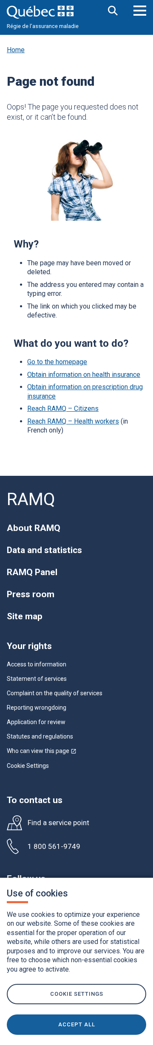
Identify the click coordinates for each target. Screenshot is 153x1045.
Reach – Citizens (63, 409)
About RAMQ (33, 528)
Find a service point (58, 822)
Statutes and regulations (40, 736)
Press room (30, 594)
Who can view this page (41, 750)
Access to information (36, 664)
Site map (24, 616)
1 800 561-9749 (54, 846)
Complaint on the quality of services (54, 693)
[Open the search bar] (113, 11)
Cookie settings (76, 994)
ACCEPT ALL (76, 1024)
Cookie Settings (28, 765)
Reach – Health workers (73, 421)
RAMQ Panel (32, 572)
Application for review (36, 722)
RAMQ (31, 499)
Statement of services (37, 678)
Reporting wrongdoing (36, 707)
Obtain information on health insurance (83, 375)
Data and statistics (44, 550)
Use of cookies (37, 893)
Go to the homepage (57, 362)
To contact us (34, 800)
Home (16, 50)
